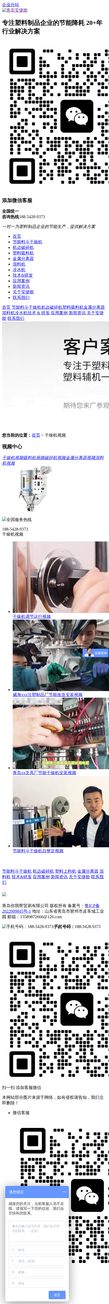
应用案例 (21, 281)
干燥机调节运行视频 (32, 616)
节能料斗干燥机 (27, 242)
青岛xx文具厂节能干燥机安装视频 (44, 772)
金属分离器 (23, 258)
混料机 (19, 264)
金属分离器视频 (80, 457)
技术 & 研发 (39, 313)
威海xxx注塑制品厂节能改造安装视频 (48, 694)
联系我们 (21, 297)
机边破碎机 (23, 247)
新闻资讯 (21, 286)
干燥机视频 (12, 457)
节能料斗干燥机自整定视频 (38, 851)
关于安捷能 (23, 292)
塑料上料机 (65, 871)
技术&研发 (23, 275)
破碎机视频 (55, 457)
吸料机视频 (33, 457)
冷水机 (19, 269)
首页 (17, 236)
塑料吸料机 (23, 253)
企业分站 (10, 4)
